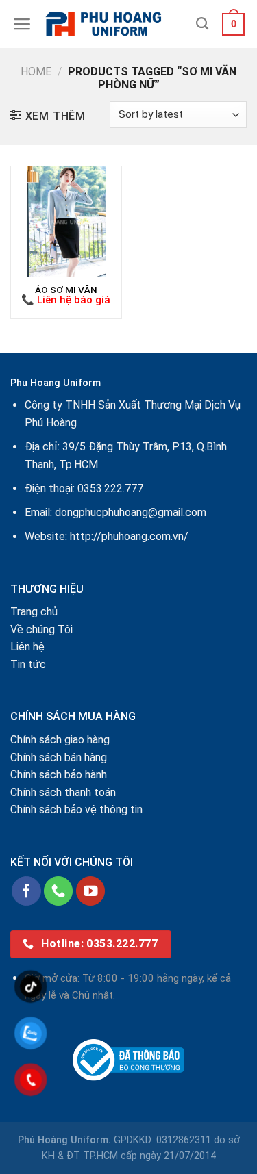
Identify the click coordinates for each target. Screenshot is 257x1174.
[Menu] (22, 23)
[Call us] (58, 891)
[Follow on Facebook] (26, 891)
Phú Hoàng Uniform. (64, 1140)
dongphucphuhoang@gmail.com (130, 512)
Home (36, 71)
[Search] (202, 24)
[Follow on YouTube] (91, 891)
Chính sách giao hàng (60, 739)
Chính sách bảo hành (58, 774)
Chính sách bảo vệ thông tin (76, 809)
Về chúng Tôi (41, 629)
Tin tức (28, 664)
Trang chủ (34, 611)
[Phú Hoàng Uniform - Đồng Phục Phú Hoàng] (114, 24)
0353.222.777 (110, 488)
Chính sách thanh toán (63, 792)
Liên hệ (27, 646)
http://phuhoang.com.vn (127, 536)
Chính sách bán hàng (58, 757)
